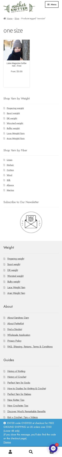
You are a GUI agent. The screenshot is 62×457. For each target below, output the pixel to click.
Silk (8, 180)
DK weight (12, 118)
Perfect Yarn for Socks (18, 382)
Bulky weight (13, 128)
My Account (10, 452)
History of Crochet (16, 377)
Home (9, 18)
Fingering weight (15, 108)
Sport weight (13, 113)
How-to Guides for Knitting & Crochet (26, 388)
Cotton (10, 170)
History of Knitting (16, 371)
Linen (9, 159)
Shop (17, 18)
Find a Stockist (14, 329)
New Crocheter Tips (17, 405)
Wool (9, 175)
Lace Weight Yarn (16, 133)
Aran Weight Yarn (16, 138)
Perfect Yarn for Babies (19, 394)
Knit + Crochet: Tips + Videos (22, 417)
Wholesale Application (18, 335)
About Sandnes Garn (18, 317)
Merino (10, 190)
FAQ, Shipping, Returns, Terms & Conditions (30, 346)
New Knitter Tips (15, 400)
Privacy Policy (14, 341)
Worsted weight (15, 123)
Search (31, 452)
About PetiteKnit (15, 323)
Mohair (10, 165)
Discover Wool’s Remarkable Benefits (26, 411)
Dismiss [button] (7, 442)
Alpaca (10, 185)
